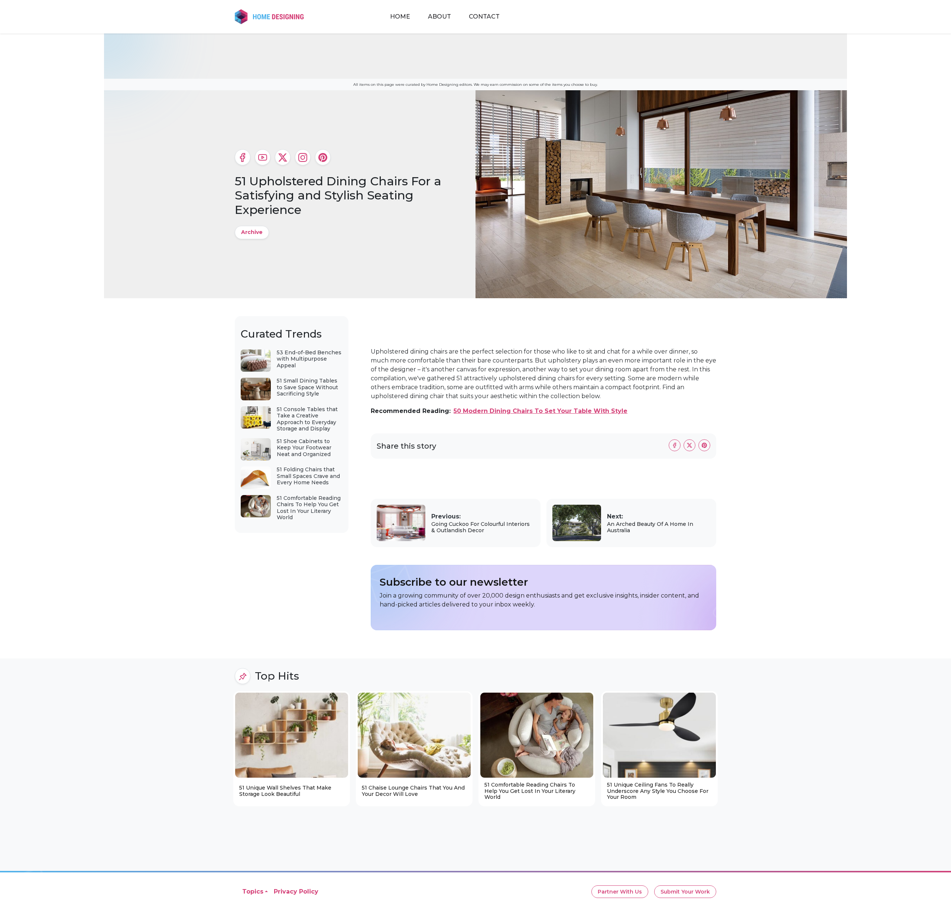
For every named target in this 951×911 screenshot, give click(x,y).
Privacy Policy (296, 891)
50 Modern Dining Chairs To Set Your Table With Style (540, 410)
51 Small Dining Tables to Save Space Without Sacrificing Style (307, 387)
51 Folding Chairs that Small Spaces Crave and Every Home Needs (308, 476)
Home (400, 16)
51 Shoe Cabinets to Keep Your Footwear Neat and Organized (304, 448)
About (439, 16)
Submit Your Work (685, 891)
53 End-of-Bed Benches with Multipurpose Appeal (309, 359)
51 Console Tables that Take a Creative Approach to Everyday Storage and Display (307, 419)
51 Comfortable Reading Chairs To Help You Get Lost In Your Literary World (309, 508)
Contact (484, 16)
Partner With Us (620, 891)
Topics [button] (252, 891)
